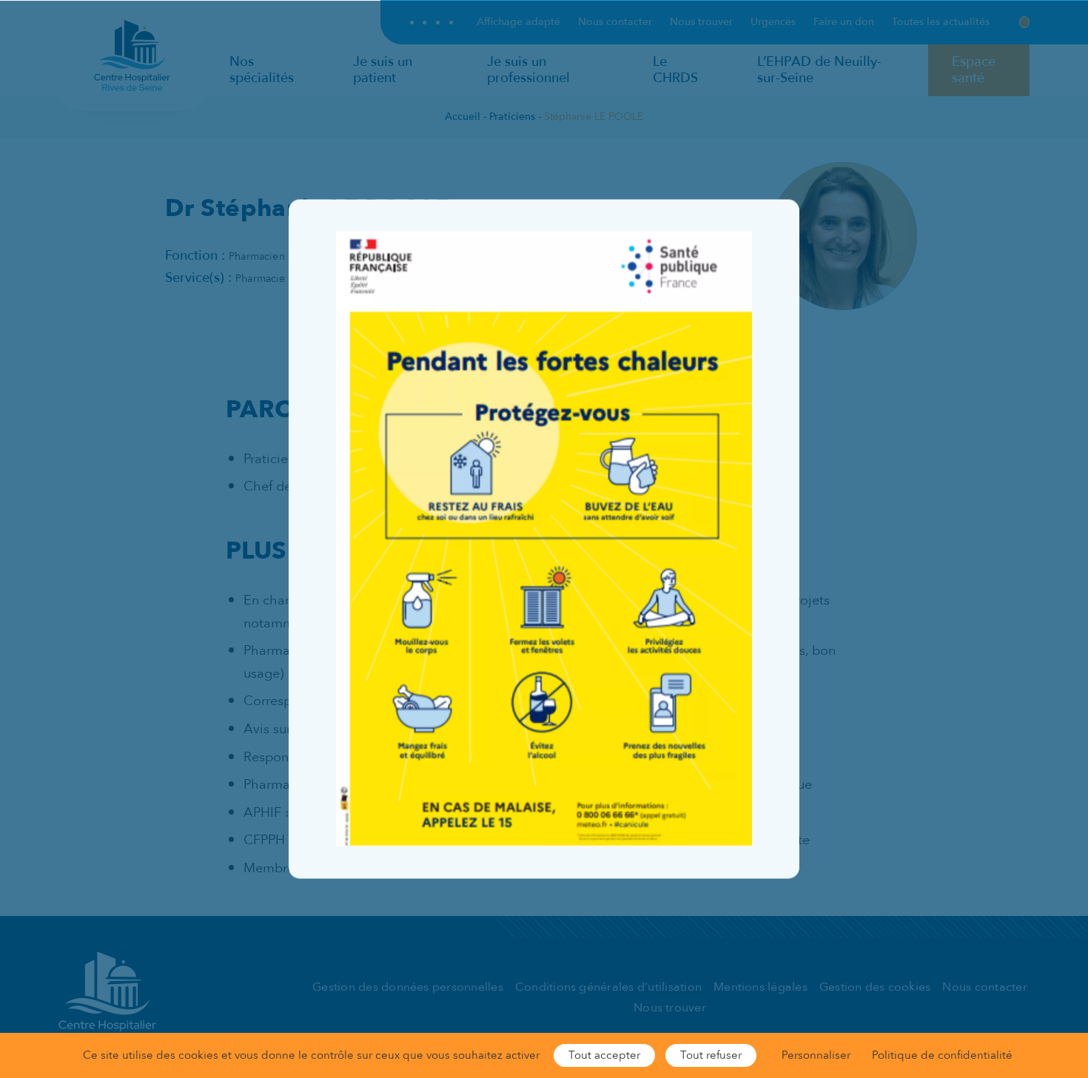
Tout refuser (711, 1055)
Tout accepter (604, 1055)
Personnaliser (816, 1055)
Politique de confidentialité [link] (942, 1055)
